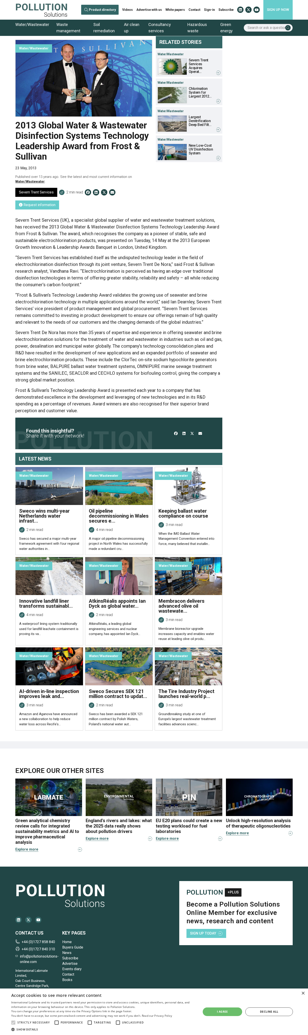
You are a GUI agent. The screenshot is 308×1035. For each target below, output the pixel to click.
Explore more (26, 849)
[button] (13, 1022)
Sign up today (203, 933)
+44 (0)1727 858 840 (38, 942)
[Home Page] (41, 10)
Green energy (226, 27)
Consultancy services (159, 27)
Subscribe (226, 10)
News (66, 953)
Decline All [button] (269, 1012)
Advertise (70, 963)
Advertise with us (149, 10)
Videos (127, 10)
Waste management (68, 27)
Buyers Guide (72, 947)
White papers (175, 10)
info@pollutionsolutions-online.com (39, 959)
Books (67, 980)
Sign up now (278, 10)
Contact (194, 10)
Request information (39, 205)
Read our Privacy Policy (157, 1016)
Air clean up (131, 27)
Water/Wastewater (32, 24)
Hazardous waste (197, 27)
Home (67, 942)
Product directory (102, 10)
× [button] (303, 993)
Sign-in (209, 10)
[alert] (154, 1011)
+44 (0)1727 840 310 (38, 949)
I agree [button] (222, 1012)
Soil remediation (104, 27)
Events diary (72, 969)
